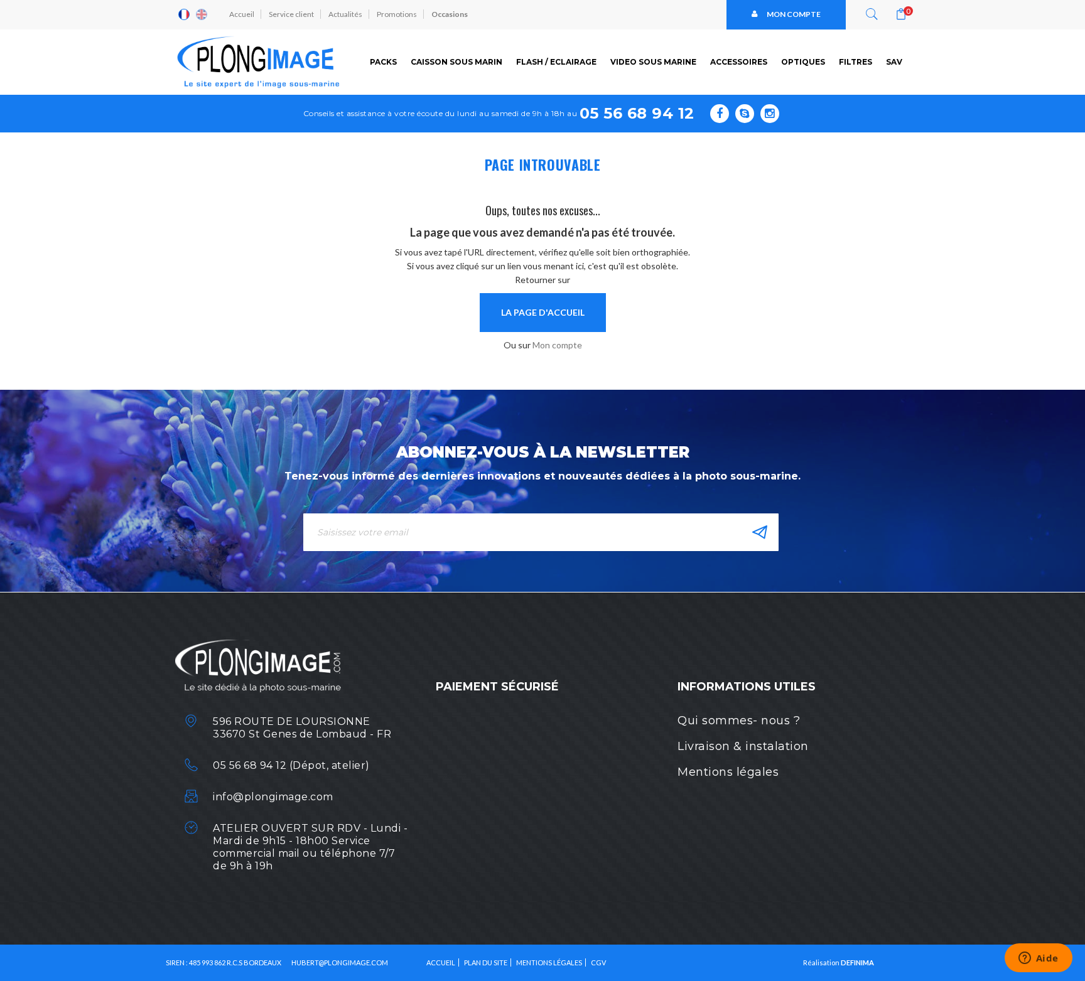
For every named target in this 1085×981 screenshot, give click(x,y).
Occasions (449, 14)
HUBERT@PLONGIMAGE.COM (339, 962)
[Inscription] (760, 532)
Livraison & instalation (743, 746)
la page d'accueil (543, 312)
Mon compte (794, 14)
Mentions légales (728, 772)
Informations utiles (746, 686)
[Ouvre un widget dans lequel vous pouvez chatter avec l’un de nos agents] (1038, 959)
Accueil (241, 14)
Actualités (345, 14)
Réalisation (838, 962)
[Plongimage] (260, 62)
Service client (291, 14)
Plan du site (485, 962)
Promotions (397, 14)
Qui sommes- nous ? (738, 720)
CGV (598, 962)
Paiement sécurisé (497, 686)
